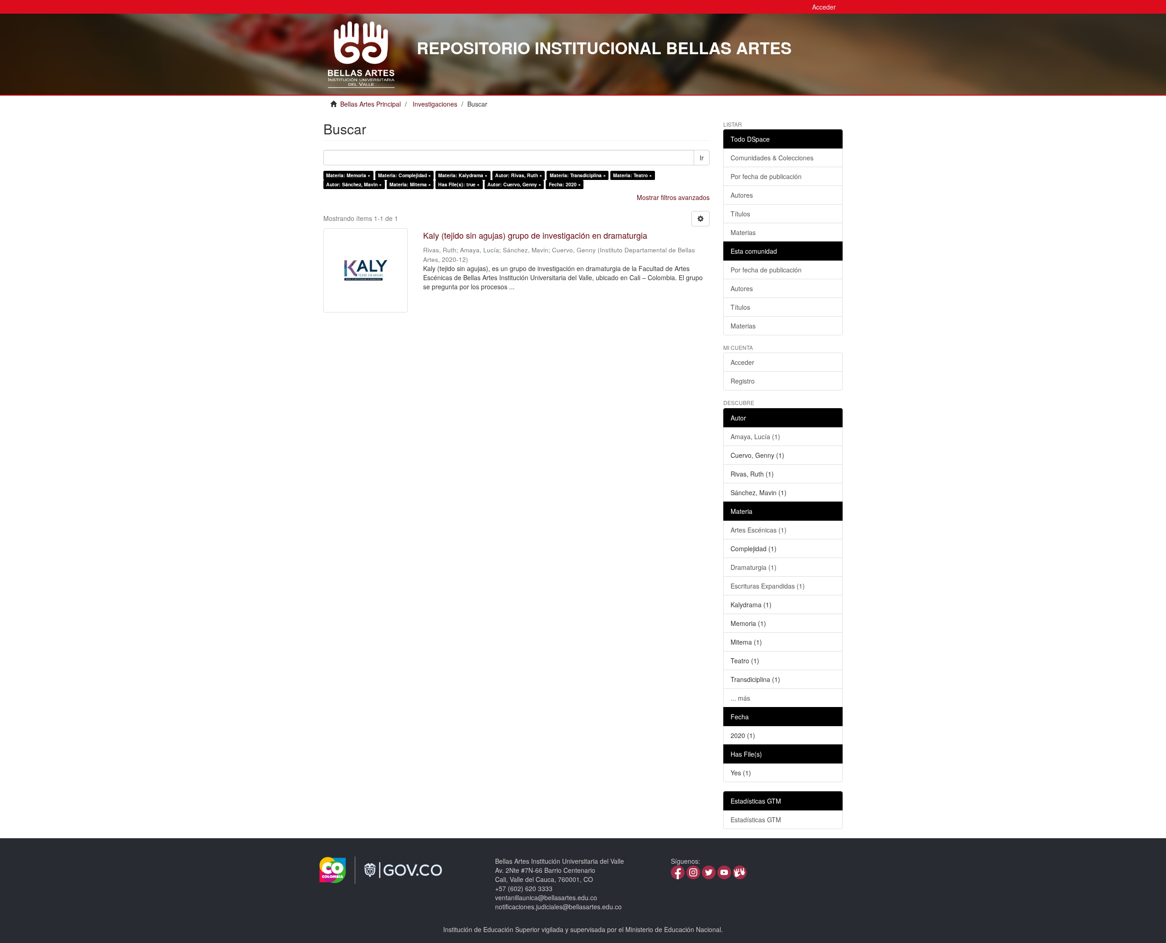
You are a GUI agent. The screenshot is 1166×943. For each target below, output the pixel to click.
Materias (743, 232)
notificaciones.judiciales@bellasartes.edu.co (558, 906)
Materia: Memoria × (348, 175)
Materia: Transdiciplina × (578, 175)
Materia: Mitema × (410, 184)
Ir (702, 157)
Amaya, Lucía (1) (755, 436)
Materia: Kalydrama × (462, 175)
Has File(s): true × (459, 184)
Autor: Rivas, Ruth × (518, 175)
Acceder (742, 362)
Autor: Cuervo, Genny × (514, 184)
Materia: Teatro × (632, 175)
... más (740, 697)
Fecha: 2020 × (565, 184)
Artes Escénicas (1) (759, 529)
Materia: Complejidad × (404, 175)
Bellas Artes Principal (370, 103)
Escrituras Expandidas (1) (768, 585)
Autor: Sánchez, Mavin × (354, 184)
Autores (742, 195)
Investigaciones (435, 103)
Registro (743, 380)
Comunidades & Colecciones (772, 157)
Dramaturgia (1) (754, 567)
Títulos (740, 213)
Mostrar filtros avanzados (673, 197)
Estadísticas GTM (756, 819)
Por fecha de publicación (766, 176)
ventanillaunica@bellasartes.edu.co (546, 897)
